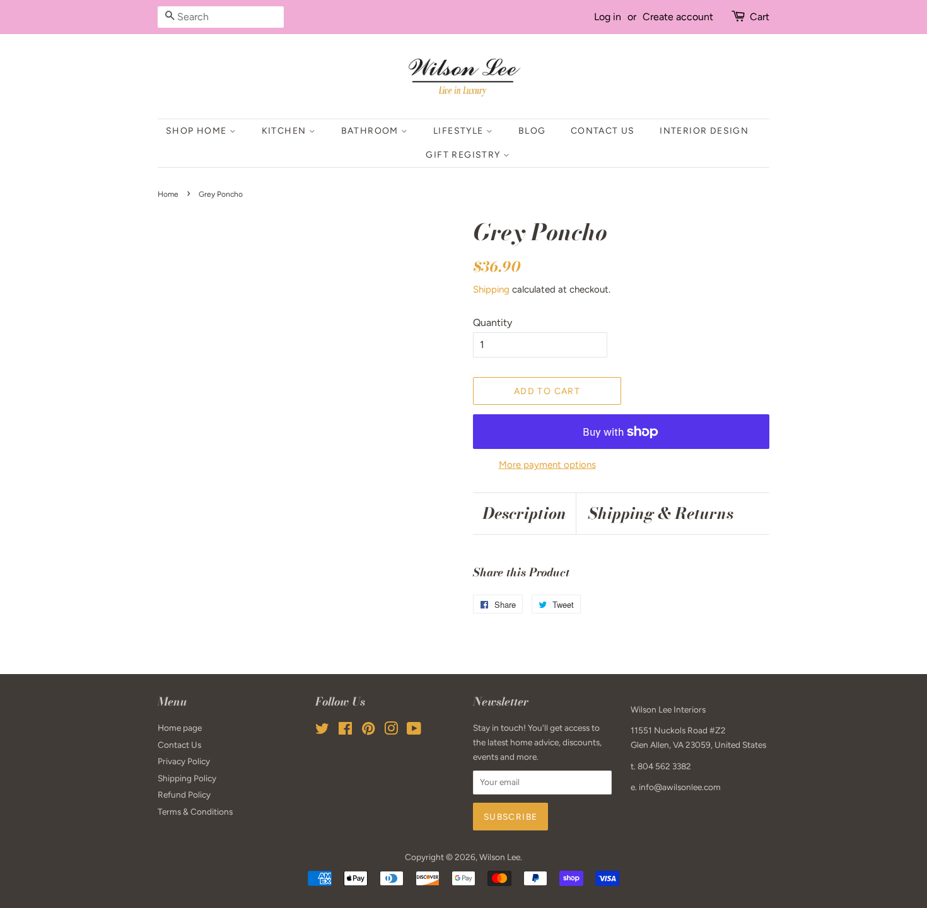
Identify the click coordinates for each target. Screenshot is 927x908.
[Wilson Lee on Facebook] (345, 731)
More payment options (547, 464)
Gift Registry (464, 154)
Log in (607, 17)
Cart (759, 17)
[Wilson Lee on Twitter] (322, 731)
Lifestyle (459, 130)
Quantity (492, 323)
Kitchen (285, 130)
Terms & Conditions (195, 811)
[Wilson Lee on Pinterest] (368, 731)
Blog (532, 130)
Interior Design (704, 130)
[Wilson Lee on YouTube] (414, 731)
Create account (678, 17)
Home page (180, 728)
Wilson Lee (499, 857)
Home (168, 194)
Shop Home (198, 130)
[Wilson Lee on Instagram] (391, 731)
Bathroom (371, 130)
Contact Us (603, 130)
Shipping (491, 289)
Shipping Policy (187, 778)
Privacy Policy (184, 761)
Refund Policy (184, 794)
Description (524, 514)
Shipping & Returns (660, 514)
